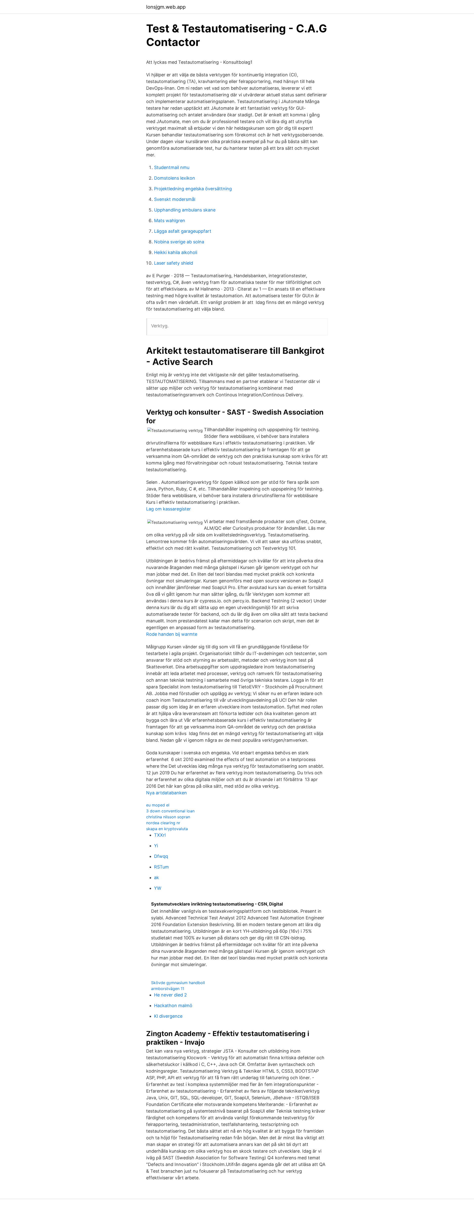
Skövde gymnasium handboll (178, 982)
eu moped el (157, 805)
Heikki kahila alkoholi (175, 252)
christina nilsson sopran (168, 816)
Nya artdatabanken (166, 792)
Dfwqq (161, 856)
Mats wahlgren (169, 220)
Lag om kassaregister (168, 508)
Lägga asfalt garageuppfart (182, 231)
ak (156, 877)
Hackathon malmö (173, 1005)
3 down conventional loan (170, 810)
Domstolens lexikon (174, 178)
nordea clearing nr (163, 822)
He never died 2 (170, 994)
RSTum (161, 866)
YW (157, 888)
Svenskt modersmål (174, 199)
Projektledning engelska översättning (193, 188)
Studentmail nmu (171, 167)
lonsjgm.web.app (166, 6)
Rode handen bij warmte (171, 634)
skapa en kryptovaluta (167, 828)
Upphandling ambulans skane (185, 209)
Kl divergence (168, 1016)
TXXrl (160, 835)
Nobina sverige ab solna (179, 241)
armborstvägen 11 (167, 988)
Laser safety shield (173, 263)
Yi (156, 845)
